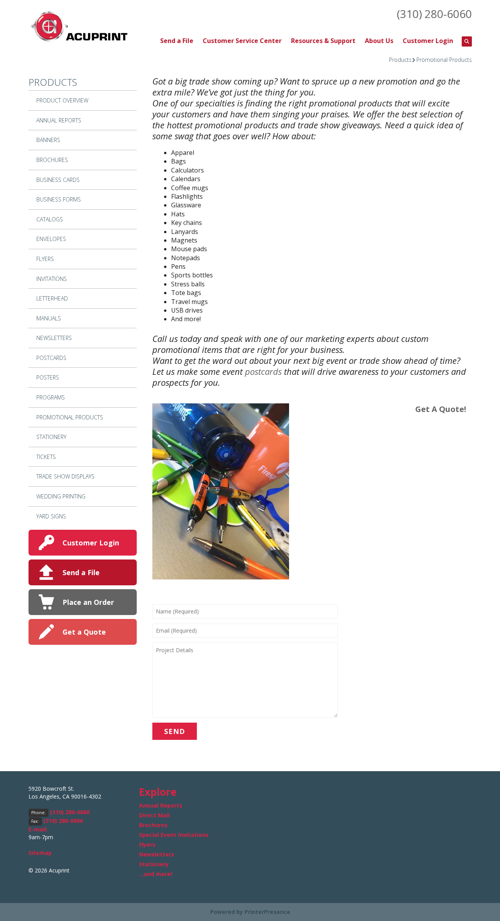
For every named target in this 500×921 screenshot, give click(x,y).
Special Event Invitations (174, 834)
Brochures (52, 160)
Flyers (45, 259)
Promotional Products (444, 59)
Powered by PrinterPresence (250, 912)
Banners (48, 140)
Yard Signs (51, 516)
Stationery (51, 437)
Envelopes (51, 239)
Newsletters (54, 338)
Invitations (51, 278)
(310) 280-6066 (63, 820)
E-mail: (38, 829)
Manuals (48, 318)
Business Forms (58, 199)
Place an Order (88, 602)
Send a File (176, 40)
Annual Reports (58, 120)
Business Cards (58, 179)
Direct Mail (154, 815)
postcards (263, 371)
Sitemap (40, 852)
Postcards (51, 358)
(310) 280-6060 (434, 13)
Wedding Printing (61, 496)
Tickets (46, 456)
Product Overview (62, 100)
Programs (50, 397)
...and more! (155, 874)
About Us (379, 40)
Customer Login (428, 40)
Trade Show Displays (65, 476)
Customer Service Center (242, 40)
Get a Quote (84, 632)
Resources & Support (323, 40)
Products (400, 59)
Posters (47, 377)
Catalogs (49, 219)
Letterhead (52, 298)
